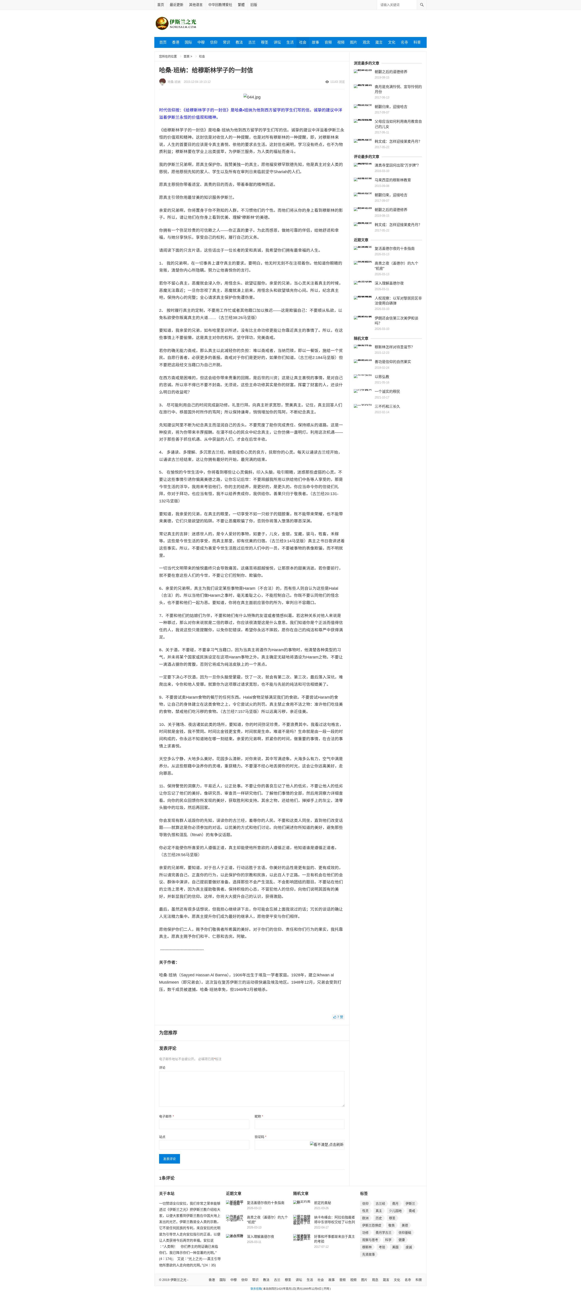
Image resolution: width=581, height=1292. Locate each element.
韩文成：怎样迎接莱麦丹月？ (398, 141)
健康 (402, 1240)
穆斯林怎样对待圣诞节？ (395, 347)
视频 (341, 42)
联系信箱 (256, 1288)
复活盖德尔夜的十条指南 (395, 249)
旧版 (253, 5)
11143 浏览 (337, 82)
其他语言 (196, 5)
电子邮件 (166, 1116)
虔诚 (409, 1247)
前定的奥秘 (322, 1203)
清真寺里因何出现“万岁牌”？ (398, 165)
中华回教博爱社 (220, 5)
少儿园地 (395, 1211)
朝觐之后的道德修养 (391, 72)
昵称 (259, 1116)
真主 (379, 1211)
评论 (162, 1067)
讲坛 (277, 42)
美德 (405, 1225)
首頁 (187, 56)
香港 (175, 42)
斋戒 (412, 1211)
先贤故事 (368, 1254)
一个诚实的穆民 (387, 391)
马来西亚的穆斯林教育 (393, 180)
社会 (302, 42)
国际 (188, 42)
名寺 (404, 42)
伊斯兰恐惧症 (371, 1225)
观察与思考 (370, 1240)
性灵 (365, 1211)
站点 (162, 1137)
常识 (226, 42)
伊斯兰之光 (178, 1280)
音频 (328, 42)
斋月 (395, 1203)
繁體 (241, 5)
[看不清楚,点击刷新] (327, 1145)
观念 (366, 42)
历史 (379, 1218)
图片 (353, 42)
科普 (417, 42)
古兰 (252, 42)
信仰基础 (405, 1232)
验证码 (260, 1137)
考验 (382, 1247)
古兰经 (380, 1203)
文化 (391, 42)
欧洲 (365, 1218)
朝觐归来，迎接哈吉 (391, 107)
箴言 (379, 42)
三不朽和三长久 (387, 406)
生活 (290, 42)
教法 (239, 42)
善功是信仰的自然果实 (393, 362)
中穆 (201, 42)
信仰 (213, 42)
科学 (388, 1240)
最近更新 (176, 5)
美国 (395, 1247)
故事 (315, 42)
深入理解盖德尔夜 (389, 283)
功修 (365, 1232)
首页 (160, 5)
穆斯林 (367, 1247)
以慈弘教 (382, 377)
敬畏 (391, 1225)
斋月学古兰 (383, 1232)
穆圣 (264, 42)
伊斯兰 (410, 1203)
